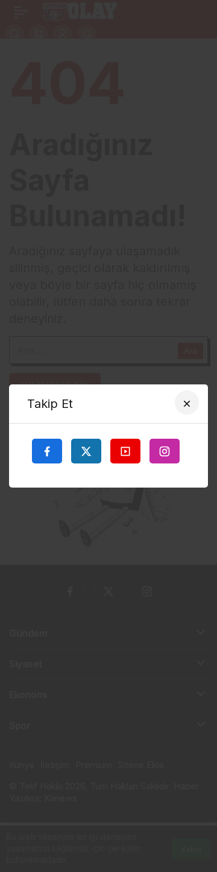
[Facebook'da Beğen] (47, 451)
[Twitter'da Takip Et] (86, 451)
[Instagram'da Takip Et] (164, 451)
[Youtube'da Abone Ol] (125, 451)
